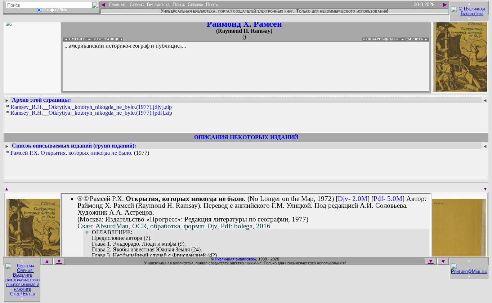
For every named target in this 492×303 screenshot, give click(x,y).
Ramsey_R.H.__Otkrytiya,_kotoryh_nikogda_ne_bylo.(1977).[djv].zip (91, 107)
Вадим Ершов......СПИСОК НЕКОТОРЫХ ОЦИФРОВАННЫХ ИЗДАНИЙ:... (237, 91)
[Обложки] (460, 89)
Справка (194, 4)
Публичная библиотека (235, 259)
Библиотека (158, 4)
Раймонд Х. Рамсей (244, 23)
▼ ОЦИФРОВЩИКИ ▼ (380, 39)
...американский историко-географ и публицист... (125, 46)
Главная (117, 4)
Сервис (136, 4)
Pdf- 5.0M (388, 198)
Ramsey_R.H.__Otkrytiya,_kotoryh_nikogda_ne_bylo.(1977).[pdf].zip (91, 113)
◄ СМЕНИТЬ (74, 39)
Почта (211, 4)
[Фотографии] (32, 89)
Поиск (178, 4)
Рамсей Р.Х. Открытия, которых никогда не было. (71, 153)
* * (89, 110)
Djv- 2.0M (352, 198)
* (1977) (77, 153)
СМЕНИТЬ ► (417, 39)
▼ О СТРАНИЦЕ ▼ (108, 39)
